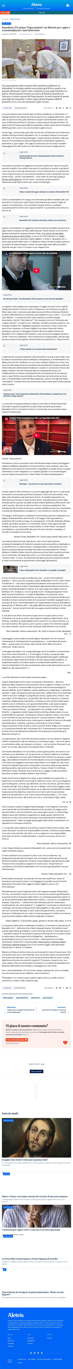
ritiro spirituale (8, 1207)
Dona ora (4, 13)
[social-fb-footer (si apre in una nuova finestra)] (35, 1353)
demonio (6, 1174)
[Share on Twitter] (63, 108)
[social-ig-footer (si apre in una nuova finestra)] (42, 1353)
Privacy (20, 1363)
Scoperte (10, 1346)
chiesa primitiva (8, 1120)
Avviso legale (31, 1359)
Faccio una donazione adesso (15, 1040)
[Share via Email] (67, 108)
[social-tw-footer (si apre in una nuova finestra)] (38, 1353)
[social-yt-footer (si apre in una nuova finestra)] (31, 1353)
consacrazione (8, 1236)
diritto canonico (8, 998)
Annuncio (30, 1343)
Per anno (49, 1338)
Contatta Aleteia (57, 1359)
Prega (40, 13)
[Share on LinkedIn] (60, 108)
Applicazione (31, 1341)
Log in (42, 1064)
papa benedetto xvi (22, 998)
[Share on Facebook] (56, 108)
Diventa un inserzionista (44, 1359)
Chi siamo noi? (22, 1359)
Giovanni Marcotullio (25, 34)
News (9, 1338)
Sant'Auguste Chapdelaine (43, 8)
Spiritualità (5, 19)
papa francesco (48, 998)
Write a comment (36, 1071)
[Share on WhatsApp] (70, 108)
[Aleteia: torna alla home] (36, 4)
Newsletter (30, 1338)
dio (5, 1269)
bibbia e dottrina (15, 19)
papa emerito (35, 998)
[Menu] (11, 5)
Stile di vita (11, 1341)
